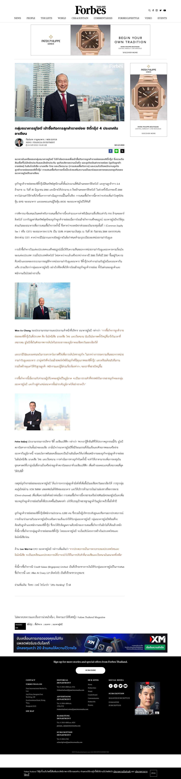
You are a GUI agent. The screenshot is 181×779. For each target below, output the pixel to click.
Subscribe (90, 670)
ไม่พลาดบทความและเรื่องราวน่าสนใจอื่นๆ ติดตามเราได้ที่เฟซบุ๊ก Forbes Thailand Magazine (60, 617)
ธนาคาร (47, 624)
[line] (116, 151)
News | (29, 142)
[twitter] (122, 151)
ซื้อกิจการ (38, 624)
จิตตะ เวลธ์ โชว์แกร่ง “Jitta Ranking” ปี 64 (49, 585)
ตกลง (153, 773)
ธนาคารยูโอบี (57, 624)
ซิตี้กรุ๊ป (29, 625)
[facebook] (111, 151)
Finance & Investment (44, 142)
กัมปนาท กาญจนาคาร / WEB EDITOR (41, 140)
